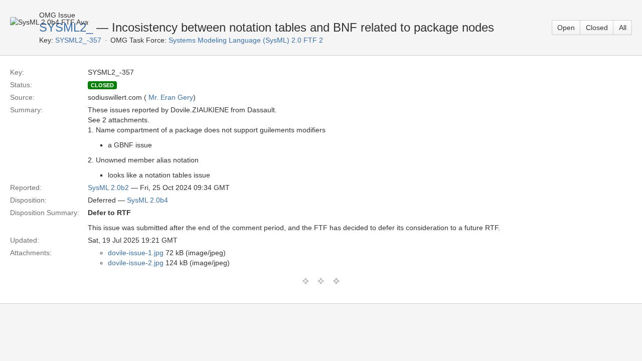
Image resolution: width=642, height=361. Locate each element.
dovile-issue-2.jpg (136, 263)
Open (566, 28)
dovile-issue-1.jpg (136, 253)
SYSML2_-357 (78, 40)
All (622, 28)
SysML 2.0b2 (108, 188)
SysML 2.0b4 (147, 200)
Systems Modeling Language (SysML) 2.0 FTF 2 (246, 40)
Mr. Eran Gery (170, 97)
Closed (597, 28)
